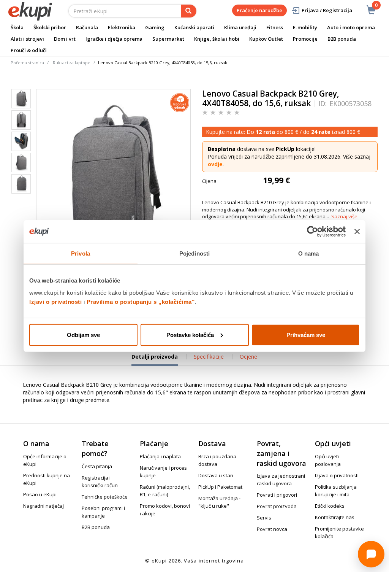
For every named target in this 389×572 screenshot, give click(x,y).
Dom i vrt (65, 38)
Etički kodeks (330, 505)
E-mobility (305, 27)
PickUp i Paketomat (220, 486)
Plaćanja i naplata (160, 456)
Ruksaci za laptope (71, 62)
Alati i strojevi (27, 38)
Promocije (305, 38)
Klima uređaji (240, 27)
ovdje (215, 164)
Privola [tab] (80, 253)
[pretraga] (188, 11)
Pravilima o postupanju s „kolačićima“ (141, 301)
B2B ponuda (341, 38)
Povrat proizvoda (277, 506)
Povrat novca (272, 529)
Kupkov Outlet (266, 38)
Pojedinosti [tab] (194, 253)
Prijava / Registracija (327, 10)
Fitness (274, 27)
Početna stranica (27, 62)
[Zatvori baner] (357, 231)
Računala (87, 27)
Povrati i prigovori (277, 494)
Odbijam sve (83, 334)
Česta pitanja (97, 466)
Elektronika (121, 27)
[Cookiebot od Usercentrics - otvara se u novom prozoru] (312, 231)
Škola (17, 27)
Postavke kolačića (190, 334)
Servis (264, 517)
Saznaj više (344, 216)
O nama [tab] (308, 253)
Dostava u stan (215, 475)
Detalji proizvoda (154, 359)
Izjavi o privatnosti (55, 301)
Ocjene (248, 356)
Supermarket (168, 38)
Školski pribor (49, 27)
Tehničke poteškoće (105, 496)
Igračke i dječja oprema (113, 38)
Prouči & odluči (29, 50)
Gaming (154, 27)
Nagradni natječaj (43, 505)
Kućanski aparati (194, 27)
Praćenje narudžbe (259, 10)
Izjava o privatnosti (337, 475)
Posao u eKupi (40, 494)
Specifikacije (209, 356)
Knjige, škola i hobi (216, 38)
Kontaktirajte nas (334, 517)
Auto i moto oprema (351, 27)
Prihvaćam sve (305, 334)
